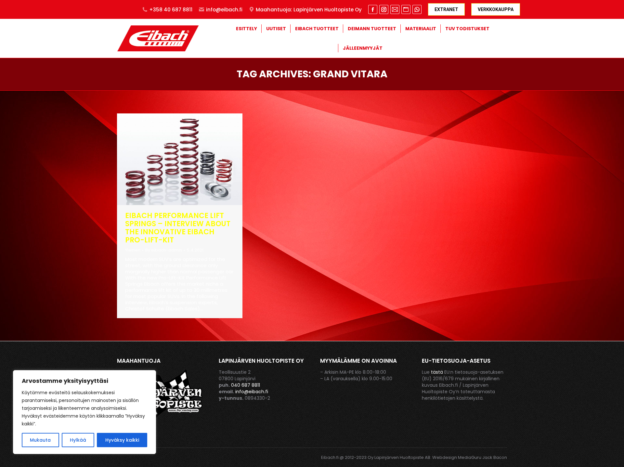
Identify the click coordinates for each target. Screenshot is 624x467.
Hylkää (78, 440)
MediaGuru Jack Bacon (482, 457)
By (163, 250)
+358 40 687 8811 (170, 9)
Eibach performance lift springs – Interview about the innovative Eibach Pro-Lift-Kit (177, 228)
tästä (437, 372)
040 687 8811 (245, 385)
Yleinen (132, 250)
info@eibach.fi (224, 9)
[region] (84, 412)
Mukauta (40, 440)
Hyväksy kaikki (122, 440)
